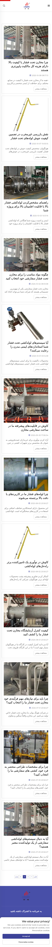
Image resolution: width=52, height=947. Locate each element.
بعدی (16, 877)
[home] (27, 5)
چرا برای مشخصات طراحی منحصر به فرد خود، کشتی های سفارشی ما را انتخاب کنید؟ (26, 770)
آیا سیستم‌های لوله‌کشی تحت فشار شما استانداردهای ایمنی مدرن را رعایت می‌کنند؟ (28, 346)
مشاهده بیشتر (41, 89)
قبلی (35, 877)
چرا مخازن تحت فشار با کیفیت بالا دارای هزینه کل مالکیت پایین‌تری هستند (28, 66)
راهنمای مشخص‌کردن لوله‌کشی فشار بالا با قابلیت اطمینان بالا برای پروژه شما (26, 206)
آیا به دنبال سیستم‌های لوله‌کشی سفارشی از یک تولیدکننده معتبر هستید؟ (29, 842)
